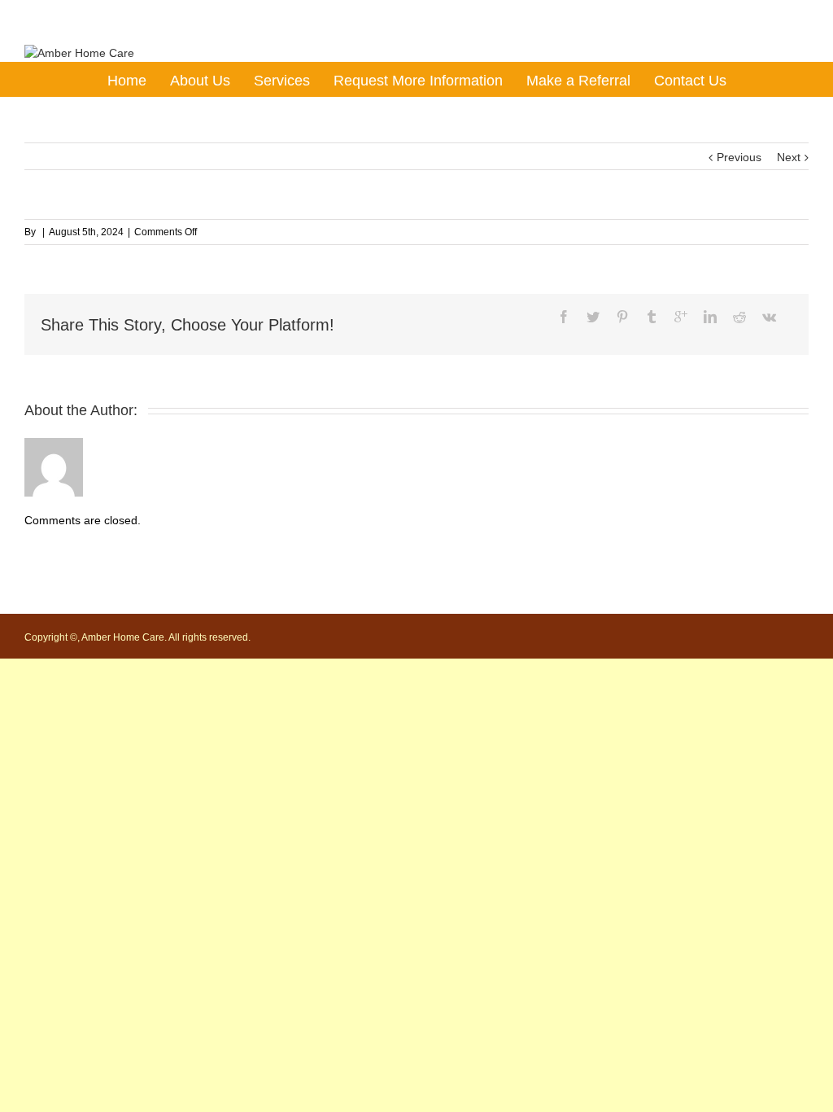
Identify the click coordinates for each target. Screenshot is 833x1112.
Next (788, 157)
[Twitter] (593, 316)
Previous (739, 157)
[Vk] (769, 316)
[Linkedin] (710, 316)
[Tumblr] (651, 316)
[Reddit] (739, 316)
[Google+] (680, 316)
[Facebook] (563, 316)
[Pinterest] (622, 316)
